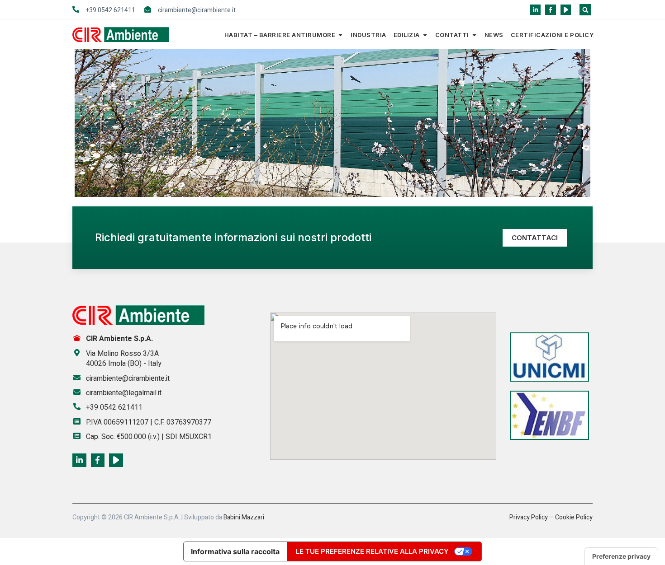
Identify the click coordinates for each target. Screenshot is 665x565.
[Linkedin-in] (535, 10)
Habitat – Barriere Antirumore (280, 34)
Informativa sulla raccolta (235, 551)
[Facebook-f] (550, 10)
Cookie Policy (574, 517)
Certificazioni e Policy (552, 34)
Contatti (452, 34)
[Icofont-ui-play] (565, 10)
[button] (585, 9)
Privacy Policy (528, 517)
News (494, 34)
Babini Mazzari (243, 517)
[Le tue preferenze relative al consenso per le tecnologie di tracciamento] (621, 556)
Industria (368, 34)
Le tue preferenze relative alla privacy (372, 551)
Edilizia (407, 34)
